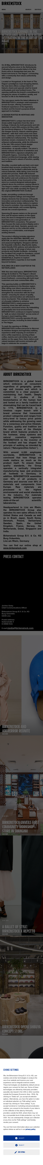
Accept (21, 1138)
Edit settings (21, 1152)
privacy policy (30, 1129)
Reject (21, 1145)
